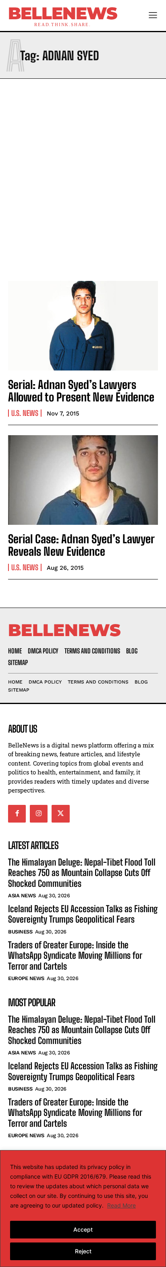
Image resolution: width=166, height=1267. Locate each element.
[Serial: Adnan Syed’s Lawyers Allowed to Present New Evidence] (83, 325)
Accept (83, 1229)
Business (20, 932)
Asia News (22, 895)
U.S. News (24, 413)
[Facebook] (17, 814)
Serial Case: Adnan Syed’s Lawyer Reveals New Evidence (81, 545)
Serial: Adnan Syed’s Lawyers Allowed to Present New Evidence (81, 391)
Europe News (26, 978)
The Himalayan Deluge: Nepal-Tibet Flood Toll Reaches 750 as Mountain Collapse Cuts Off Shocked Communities (82, 873)
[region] (83, 1208)
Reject (83, 1251)
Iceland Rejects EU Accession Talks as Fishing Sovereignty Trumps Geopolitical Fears (83, 914)
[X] (60, 814)
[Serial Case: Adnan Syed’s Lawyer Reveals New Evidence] (83, 480)
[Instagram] (39, 814)
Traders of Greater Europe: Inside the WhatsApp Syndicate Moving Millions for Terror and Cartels (75, 956)
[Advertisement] (83, 177)
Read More (121, 1205)
